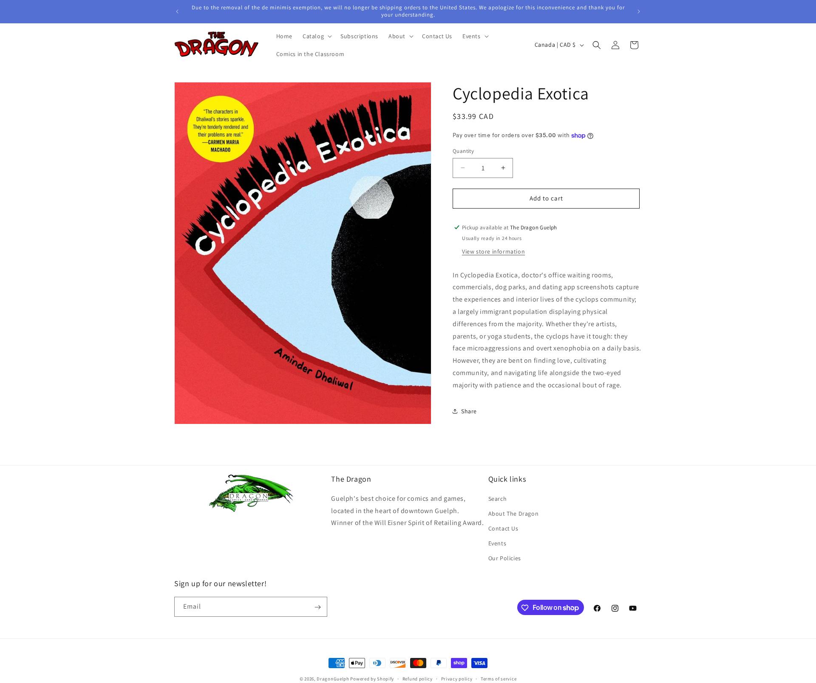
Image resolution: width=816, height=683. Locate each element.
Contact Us (503, 528)
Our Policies (504, 558)
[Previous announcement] (177, 11)
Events (497, 543)
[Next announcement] (638, 11)
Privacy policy (457, 678)
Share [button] (469, 411)
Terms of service (498, 678)
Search (497, 498)
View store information (493, 251)
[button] (316, 36)
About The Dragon (513, 513)
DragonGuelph (333, 679)
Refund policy (417, 678)
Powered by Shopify (372, 679)
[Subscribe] (317, 607)
